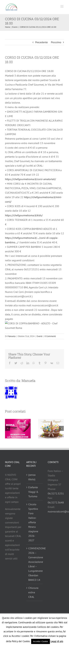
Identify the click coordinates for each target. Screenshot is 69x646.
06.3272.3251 (56, 493)
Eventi (39, 336)
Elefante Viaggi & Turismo (33, 492)
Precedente (41, 42)
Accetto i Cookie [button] (40, 641)
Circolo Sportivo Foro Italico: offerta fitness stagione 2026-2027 (33, 522)
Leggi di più (57, 641)
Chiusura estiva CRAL (33, 592)
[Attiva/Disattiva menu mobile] (62, 6)
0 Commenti (50, 336)
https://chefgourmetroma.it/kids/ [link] (24, 215)
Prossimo (56, 42)
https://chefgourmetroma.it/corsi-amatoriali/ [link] (30, 179)
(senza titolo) (32, 477)
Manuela (11, 336)
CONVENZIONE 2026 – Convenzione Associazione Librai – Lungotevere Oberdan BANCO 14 (34, 564)
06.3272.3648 (56, 502)
